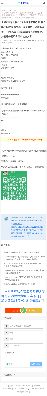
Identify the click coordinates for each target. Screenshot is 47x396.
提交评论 (36, 364)
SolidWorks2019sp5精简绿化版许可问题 (19, 284)
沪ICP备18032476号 (23, 392)
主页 (3, 10)
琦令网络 (20, 40)
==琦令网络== (23, 3)
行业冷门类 (12, 10)
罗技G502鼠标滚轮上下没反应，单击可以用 (21, 253)
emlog (11, 388)
